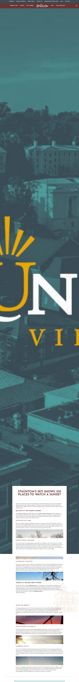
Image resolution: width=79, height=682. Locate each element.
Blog (62, 1)
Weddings (11, 1)
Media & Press (31, 1)
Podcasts (67, 1)
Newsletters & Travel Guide (51, 1)
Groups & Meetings (20, 1)
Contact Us (39, 1)
